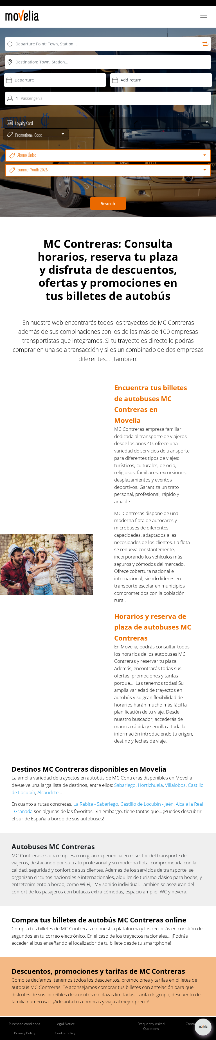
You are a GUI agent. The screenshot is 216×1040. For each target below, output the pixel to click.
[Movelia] (22, 15)
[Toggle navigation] (204, 15)
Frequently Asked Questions (151, 1026)
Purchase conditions (24, 1023)
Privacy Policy (24, 1033)
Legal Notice (65, 1023)
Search (108, 203)
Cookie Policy (65, 1033)
